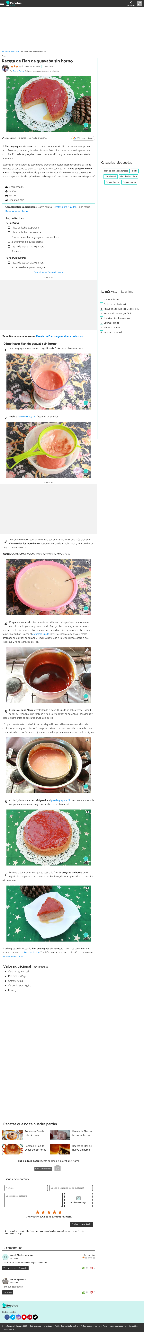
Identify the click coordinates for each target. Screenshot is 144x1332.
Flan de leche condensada (116, 171)
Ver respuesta (9, 1268)
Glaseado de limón (112, 327)
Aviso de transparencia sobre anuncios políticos (120, 1326)
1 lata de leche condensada (26, 232)
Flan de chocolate (128, 176)
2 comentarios (48, 66)
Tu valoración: (31, 1216)
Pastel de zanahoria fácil (115, 304)
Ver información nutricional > (48, 272)
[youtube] (24, 1317)
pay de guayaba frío (61, 800)
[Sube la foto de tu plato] (57, 1168)
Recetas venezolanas (16, 211)
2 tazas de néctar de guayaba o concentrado (35, 237)
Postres (11, 51)
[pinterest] (29, 1317)
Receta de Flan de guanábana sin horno (59, 336)
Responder (23, 1268)
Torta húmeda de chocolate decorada (121, 309)
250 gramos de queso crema (27, 242)
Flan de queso (129, 182)
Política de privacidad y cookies (66, 1326)
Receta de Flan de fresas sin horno (82, 1133)
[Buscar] (140, 3)
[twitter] (12, 1317)
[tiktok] (35, 1317)
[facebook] (7, 1317)
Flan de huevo (112, 182)
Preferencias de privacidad (90, 1326)
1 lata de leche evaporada (25, 228)
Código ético (9, 1329)
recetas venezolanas (13, 956)
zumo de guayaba (27, 417)
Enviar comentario (81, 1224)
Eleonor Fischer (18, 71)
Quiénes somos (35, 1326)
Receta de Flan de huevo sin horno (82, 1148)
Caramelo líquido (111, 323)
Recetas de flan (32, 952)
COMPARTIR (131, 5)
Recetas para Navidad (64, 207)
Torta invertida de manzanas (117, 318)
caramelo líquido (40, 634)
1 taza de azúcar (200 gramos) (27, 246)
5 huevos (16, 251)
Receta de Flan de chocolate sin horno (35, 1148)
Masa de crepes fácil (113, 332)
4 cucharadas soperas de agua (28, 267)
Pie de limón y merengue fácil (117, 313)
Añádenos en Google (84, 138)
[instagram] (18, 1317)
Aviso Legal (48, 1326)
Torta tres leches (111, 299)
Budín (134, 171)
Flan (17, 51)
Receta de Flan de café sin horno (34, 1133)
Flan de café (110, 176)
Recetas (5, 51)
